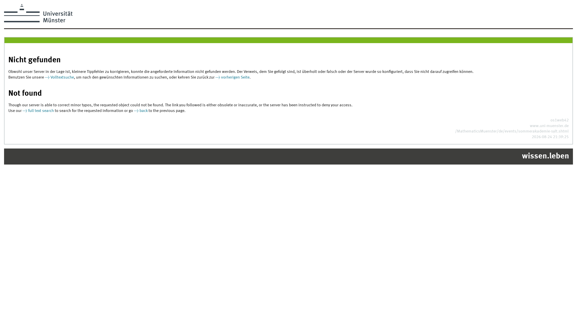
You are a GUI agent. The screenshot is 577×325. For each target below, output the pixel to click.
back (144, 111)
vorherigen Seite (235, 77)
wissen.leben (545, 156)
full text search (41, 111)
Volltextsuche (62, 77)
